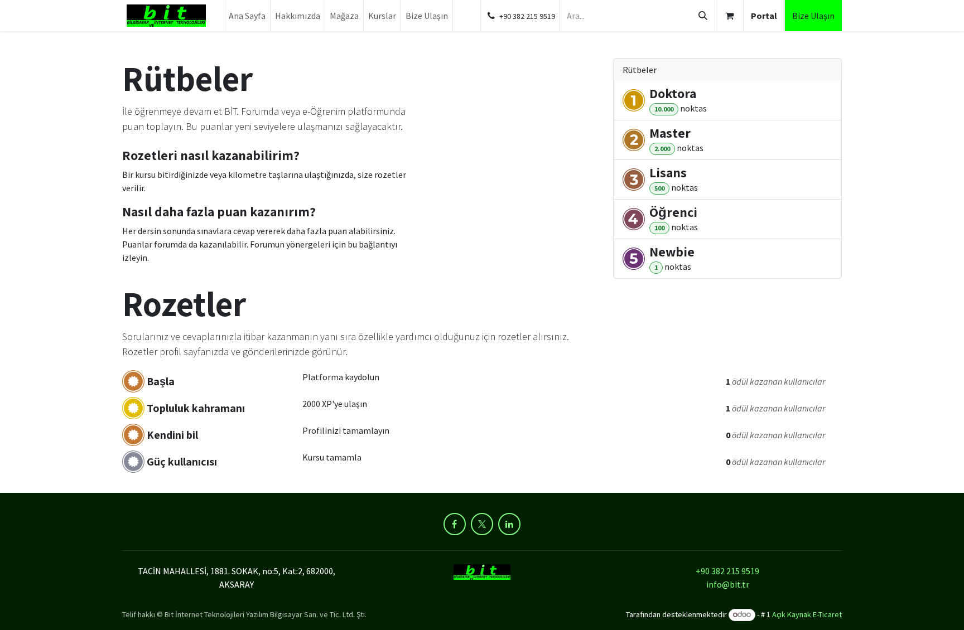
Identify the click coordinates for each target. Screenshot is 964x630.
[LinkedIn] (509, 524)
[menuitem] (247, 15)
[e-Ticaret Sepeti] (729, 15)
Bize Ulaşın (813, 15)
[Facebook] (455, 524)
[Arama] (703, 15)
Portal (764, 15)
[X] (482, 524)
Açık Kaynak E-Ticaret (807, 614)
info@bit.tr (727, 584)
